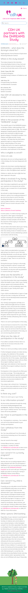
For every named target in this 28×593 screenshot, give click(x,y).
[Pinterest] (12, 3)
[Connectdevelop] (24, 3)
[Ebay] (20, 3)
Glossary (19, 590)
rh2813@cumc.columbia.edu (10, 447)
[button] (23, 8)
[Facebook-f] (4, 3)
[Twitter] (8, 3)
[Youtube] (16, 3)
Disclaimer (13, 590)
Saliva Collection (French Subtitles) (11, 210)
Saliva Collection (5, 208)
